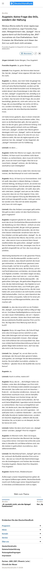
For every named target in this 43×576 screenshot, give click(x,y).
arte (28, 561)
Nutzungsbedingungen (11, 552)
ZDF (16, 561)
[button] (3, 3)
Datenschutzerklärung (11, 549)
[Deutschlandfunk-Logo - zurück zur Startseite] (21, 3)
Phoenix (22, 561)
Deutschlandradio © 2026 (12, 567)
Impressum (6, 556)
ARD (11, 561)
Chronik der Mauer (9, 564)
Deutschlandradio (9, 546)
